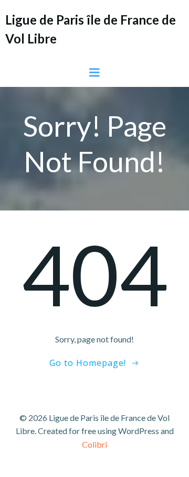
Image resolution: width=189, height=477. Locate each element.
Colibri (94, 444)
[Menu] (94, 73)
